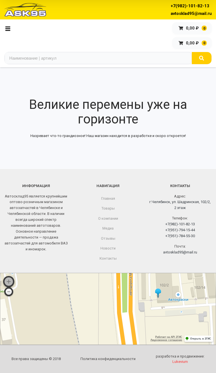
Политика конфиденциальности (108, 359)
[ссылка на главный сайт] (25, 9)
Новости (108, 248)
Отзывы (108, 238)
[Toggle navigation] (9, 28)
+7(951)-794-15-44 (180, 230)
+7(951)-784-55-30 (180, 236)
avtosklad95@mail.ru (191, 13)
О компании (108, 218)
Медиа (108, 228)
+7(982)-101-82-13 (190, 5)
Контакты (108, 258)
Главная (108, 198)
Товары (108, 208)
